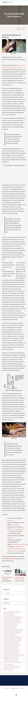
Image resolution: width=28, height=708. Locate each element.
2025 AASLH (6, 688)
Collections (6, 634)
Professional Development (18, 655)
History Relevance (16, 645)
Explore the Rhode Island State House (18, 572)
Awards (12, 632)
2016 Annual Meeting (9, 614)
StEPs (5, 667)
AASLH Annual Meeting (14, 619)
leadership (14, 647)
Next (23, 28)
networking (6, 652)
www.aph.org (16, 524)
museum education (8, 650)
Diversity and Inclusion (9, 640)
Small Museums (7, 660)
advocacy (15, 624)
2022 (17, 617)
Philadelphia (7, 655)
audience (6, 632)
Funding (12, 642)
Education (18, 640)
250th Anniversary (16, 612)
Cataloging (17, 632)
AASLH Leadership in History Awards (12, 622)
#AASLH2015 (7, 612)
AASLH (5, 619)
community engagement (9, 637)
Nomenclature (14, 652)
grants (17, 642)
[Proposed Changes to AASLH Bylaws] (7, 572)
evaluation (6, 642)
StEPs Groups (11, 667)
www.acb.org (10, 520)
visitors (17, 667)
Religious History (8, 657)
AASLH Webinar (7, 624)
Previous (19, 28)
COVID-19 (19, 637)
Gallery (9, 572)
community (13, 634)
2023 (21, 617)
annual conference (8, 629)
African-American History (10, 627)
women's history (8, 669)
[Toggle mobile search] (23, 3)
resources (16, 657)
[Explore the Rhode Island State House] (20, 572)
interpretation (7, 647)
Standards (15, 660)
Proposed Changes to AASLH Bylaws (5, 572)
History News (12, 558)
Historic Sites (7, 645)
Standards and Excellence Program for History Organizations (13, 663)
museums (17, 650)
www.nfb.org (10, 538)
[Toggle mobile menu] (25, 3)
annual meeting (18, 629)
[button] (2, 575)
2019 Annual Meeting (9, 617)
